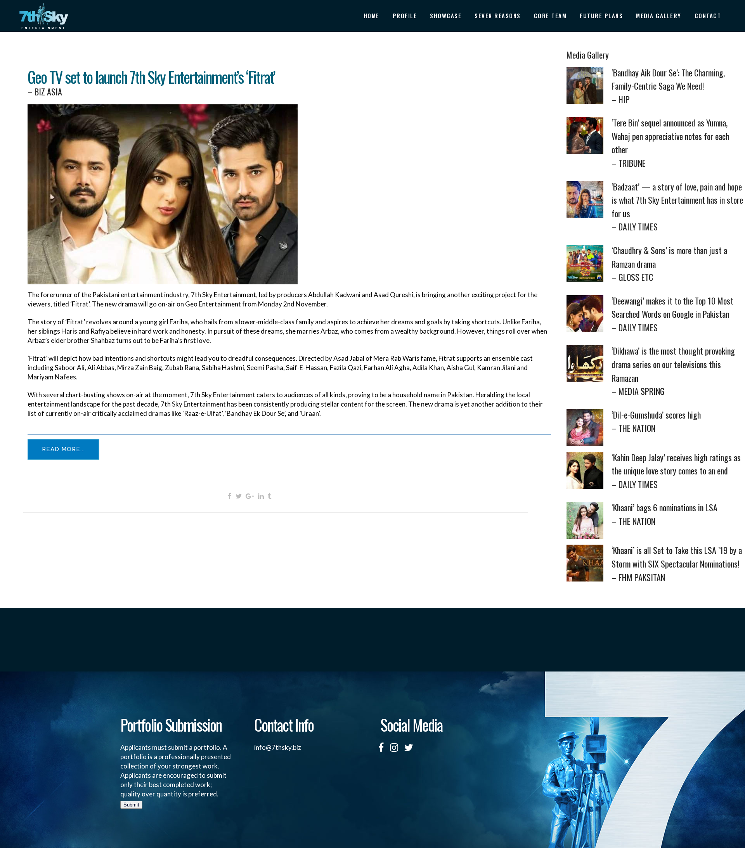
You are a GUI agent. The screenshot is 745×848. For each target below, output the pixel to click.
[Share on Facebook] (230, 495)
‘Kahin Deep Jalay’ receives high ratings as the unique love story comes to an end (676, 470)
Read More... (63, 449)
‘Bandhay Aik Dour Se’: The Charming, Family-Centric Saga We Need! (668, 86)
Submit (131, 805)
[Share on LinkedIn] (261, 495)
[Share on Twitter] (239, 495)
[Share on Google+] (250, 495)
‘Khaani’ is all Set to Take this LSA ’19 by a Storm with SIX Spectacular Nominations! (677, 563)
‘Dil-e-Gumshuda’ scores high (656, 421)
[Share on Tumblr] (270, 495)
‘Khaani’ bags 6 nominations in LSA (664, 514)
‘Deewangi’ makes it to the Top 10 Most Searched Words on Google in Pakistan (672, 314)
